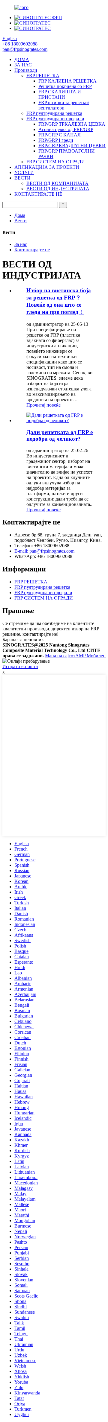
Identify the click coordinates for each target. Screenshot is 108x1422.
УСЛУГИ (24, 172)
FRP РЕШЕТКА (42, 75)
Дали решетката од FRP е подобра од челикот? (59, 435)
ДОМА (21, 59)
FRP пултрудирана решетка (54, 113)
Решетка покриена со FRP (65, 86)
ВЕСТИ (22, 177)
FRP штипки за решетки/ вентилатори (63, 105)
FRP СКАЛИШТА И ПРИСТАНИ (59, 94)
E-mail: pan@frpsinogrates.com (44, 550)
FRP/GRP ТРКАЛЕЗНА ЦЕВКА (71, 124)
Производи (25, 70)
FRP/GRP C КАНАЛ (59, 134)
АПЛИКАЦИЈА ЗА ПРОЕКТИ (46, 167)
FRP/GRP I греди (55, 140)
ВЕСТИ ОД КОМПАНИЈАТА (57, 183)
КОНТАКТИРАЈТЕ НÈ (38, 194)
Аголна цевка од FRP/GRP (65, 129)
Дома (19, 215)
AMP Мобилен (90, 655)
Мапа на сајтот (60, 655)
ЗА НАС (23, 64)
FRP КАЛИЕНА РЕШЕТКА (67, 80)
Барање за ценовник (23, 639)
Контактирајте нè (32, 249)
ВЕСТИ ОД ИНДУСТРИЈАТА (57, 188)
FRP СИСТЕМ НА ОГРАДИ (55, 161)
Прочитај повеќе (43, 404)
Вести (20, 220)
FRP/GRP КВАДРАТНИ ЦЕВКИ (72, 145)
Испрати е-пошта (20, 666)
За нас (20, 244)
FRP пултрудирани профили (55, 118)
